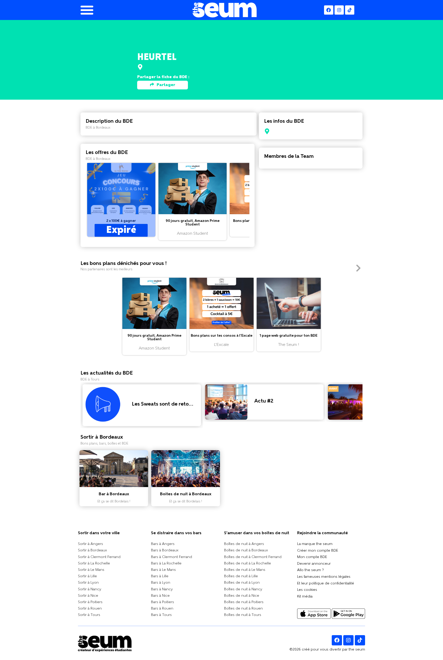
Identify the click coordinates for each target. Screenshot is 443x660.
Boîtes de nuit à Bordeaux (246, 550)
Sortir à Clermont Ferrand (99, 557)
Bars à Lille (159, 576)
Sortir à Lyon (88, 583)
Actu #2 (263, 401)
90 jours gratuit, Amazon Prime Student (192, 222)
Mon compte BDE (312, 557)
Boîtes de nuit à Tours (242, 615)
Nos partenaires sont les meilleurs (106, 269)
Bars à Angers (163, 544)
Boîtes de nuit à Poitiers (244, 602)
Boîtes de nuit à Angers (244, 544)
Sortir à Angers (90, 544)
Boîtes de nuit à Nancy (243, 589)
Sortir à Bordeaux (92, 550)
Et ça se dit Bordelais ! (113, 501)
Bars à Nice (160, 596)
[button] (121, 200)
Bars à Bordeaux (164, 550)
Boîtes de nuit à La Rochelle (247, 563)
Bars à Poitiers (162, 602)
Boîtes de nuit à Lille (241, 576)
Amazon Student (192, 234)
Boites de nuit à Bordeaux (186, 494)
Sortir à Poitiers (90, 602)
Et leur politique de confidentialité (325, 583)
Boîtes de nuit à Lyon (242, 583)
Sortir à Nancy (89, 589)
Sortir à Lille (87, 576)
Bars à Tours (161, 615)
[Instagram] (339, 10)
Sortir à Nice (88, 596)
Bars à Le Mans (163, 570)
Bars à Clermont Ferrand (171, 557)
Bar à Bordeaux (114, 494)
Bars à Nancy (162, 589)
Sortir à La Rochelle (94, 563)
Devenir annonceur (314, 564)
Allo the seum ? (310, 570)
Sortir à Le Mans (91, 570)
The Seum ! (288, 345)
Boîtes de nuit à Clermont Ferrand (252, 557)
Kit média (305, 597)
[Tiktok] (360, 640)
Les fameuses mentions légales (323, 577)
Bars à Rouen (162, 609)
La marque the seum (315, 544)
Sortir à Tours (89, 615)
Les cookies (307, 590)
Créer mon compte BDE (317, 551)
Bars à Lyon (160, 583)
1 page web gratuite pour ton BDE (288, 336)
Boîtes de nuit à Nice (241, 596)
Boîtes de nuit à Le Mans (244, 570)
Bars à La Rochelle (166, 563)
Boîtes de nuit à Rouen (243, 609)
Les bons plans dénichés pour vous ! (123, 263)
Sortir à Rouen (90, 609)
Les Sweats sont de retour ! (164, 404)
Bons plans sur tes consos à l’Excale (221, 336)
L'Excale (221, 345)
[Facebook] (328, 10)
